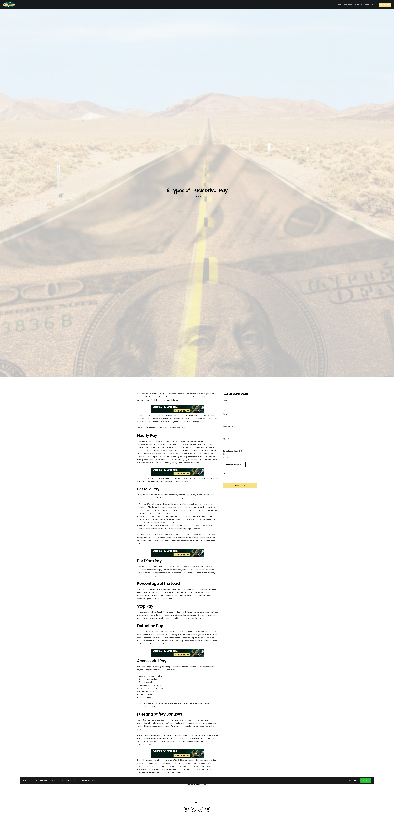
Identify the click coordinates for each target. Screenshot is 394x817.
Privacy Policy (352, 780)
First (224, 410)
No (227, 457)
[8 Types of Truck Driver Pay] (186, 809)
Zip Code (226, 439)
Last (242, 410)
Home (139, 379)
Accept (365, 780)
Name (225, 400)
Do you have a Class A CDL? (233, 451)
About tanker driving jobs (197, 785)
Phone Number (228, 427)
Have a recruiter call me (234, 464)
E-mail (225, 414)
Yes (227, 454)
